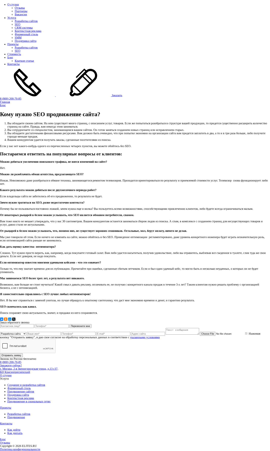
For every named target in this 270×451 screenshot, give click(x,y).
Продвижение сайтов (20, 391)
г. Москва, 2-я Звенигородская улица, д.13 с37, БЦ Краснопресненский (29, 370)
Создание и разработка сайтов (26, 384)
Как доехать (14, 433)
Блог (10, 57)
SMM (18, 37)
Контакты (13, 64)
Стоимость (14, 54)
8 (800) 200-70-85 (10, 98)
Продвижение (16, 417)
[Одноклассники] (5, 319)
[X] (13, 319)
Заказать (116, 95)
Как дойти (13, 429)
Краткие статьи (24, 60)
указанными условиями (145, 337)
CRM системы (24, 27)
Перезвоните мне (80, 326)
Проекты (13, 44)
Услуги (11, 17)
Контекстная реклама (28, 31)
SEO (17, 24)
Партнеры (21, 11)
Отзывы (20, 7)
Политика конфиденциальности (20, 449)
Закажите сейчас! (11, 365)
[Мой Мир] (9, 319)
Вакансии (21, 14)
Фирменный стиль (26, 34)
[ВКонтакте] (1, 319)
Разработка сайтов (26, 21)
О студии (13, 4)
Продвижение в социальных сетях (29, 401)
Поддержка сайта (25, 40)
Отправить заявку (11, 355)
